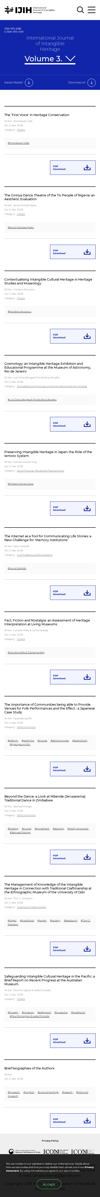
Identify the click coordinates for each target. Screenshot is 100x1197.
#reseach (67, 1092)
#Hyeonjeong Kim (20, 744)
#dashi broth (79, 740)
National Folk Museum (24, 1151)
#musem (13, 1012)
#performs (28, 740)
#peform (13, 740)
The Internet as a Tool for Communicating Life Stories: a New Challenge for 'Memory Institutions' (47, 538)
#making (13, 828)
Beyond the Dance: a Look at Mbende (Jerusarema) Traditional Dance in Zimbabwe (44, 798)
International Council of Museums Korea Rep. (83, 1151)
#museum (28, 1012)
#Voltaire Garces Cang (20, 483)
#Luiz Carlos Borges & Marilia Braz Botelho (32, 399)
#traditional (27, 920)
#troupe (42, 740)
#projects (28, 1092)
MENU (91, 10)
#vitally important (77, 828)
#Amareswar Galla (18, 142)
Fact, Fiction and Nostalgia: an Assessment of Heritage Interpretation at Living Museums (47, 622)
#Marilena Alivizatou (19, 311)
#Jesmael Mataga (20, 832)
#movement (42, 828)
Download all (76, 82)
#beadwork (70, 920)
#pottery (55, 920)
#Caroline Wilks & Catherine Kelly (26, 652)
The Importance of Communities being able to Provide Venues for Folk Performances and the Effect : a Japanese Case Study (49, 708)
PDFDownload (59, 167)
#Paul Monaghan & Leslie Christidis (29, 1016)
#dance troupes (60, 740)
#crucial (26, 828)
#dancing (58, 828)
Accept (49, 1184)
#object (12, 920)
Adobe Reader (13, 82)
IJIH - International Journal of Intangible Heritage (30, 10)
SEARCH (80, 10)
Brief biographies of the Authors (29, 1068)
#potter (41, 920)
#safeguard (44, 1012)
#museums (60, 1012)
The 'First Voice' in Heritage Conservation (36, 115)
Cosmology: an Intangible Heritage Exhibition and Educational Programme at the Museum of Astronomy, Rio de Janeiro (47, 367)
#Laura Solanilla (17, 568)
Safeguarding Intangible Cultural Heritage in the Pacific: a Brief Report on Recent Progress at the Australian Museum (49, 980)
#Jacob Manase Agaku (21, 227)
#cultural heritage (48, 1092)
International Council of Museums (55, 1151)
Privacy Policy (50, 1140)
